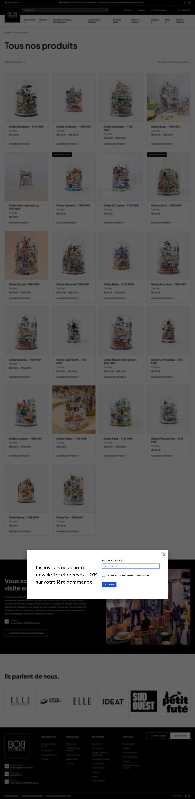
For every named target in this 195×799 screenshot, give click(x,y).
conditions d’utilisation (127, 575)
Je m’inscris (109, 584)
